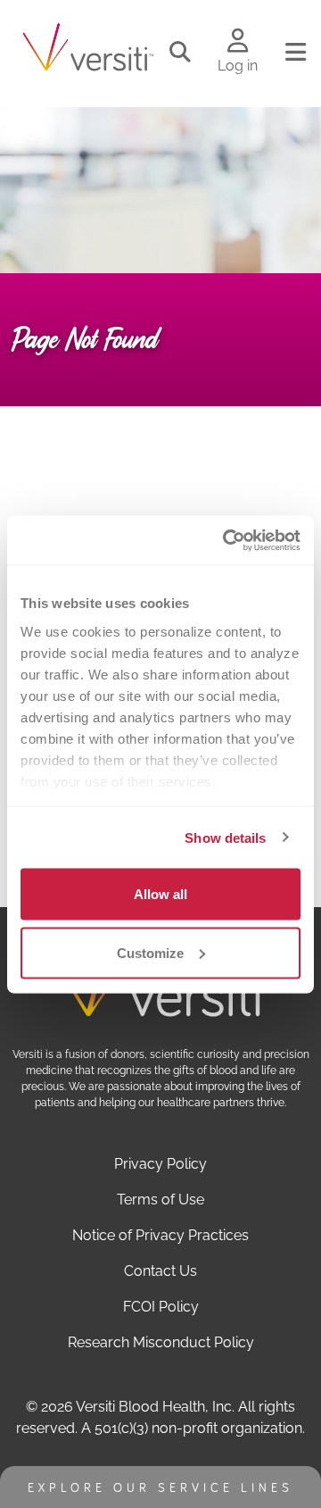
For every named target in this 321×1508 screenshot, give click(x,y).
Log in (238, 65)
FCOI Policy (161, 1306)
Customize (150, 952)
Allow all (160, 894)
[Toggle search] (180, 53)
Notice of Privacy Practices (160, 1235)
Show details (225, 837)
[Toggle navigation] (295, 52)
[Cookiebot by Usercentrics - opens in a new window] (226, 540)
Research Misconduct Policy (161, 1342)
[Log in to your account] (238, 42)
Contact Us (160, 1270)
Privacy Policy (160, 1163)
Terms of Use (160, 1199)
